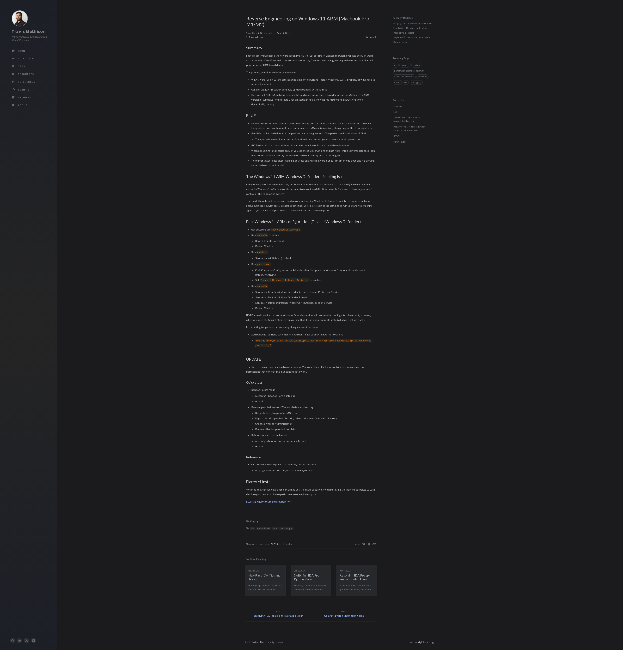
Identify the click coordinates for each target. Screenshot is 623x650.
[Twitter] (364, 544)
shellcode (422, 76)
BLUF (395, 111)
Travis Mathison (29, 31)
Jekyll (419, 642)
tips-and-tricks (263, 528)
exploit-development (404, 76)
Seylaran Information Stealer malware (411, 37)
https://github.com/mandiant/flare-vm (268, 501)
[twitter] (20, 640)
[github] (12, 640)
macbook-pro (286, 528)
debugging (416, 82)
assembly (420, 70)
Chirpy (431, 642)
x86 (405, 82)
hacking (416, 65)
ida (252, 528)
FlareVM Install (399, 141)
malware (405, 65)
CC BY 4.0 (275, 544)
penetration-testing (403, 70)
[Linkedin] (369, 544)
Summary (397, 106)
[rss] (27, 640)
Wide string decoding (403, 32)
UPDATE (397, 136)
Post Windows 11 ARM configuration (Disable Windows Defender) (409, 128)
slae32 (397, 82)
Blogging (254, 521)
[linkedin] (34, 640)
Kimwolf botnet (400, 42)
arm (275, 528)
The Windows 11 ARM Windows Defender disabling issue (406, 119)
